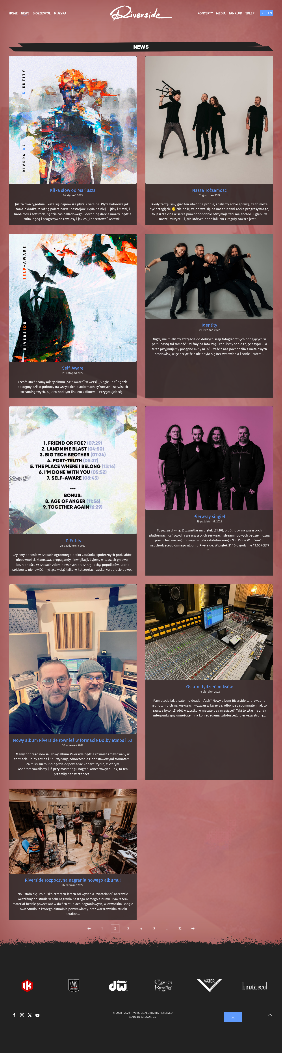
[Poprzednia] (89, 928)
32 (180, 928)
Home (13, 13)
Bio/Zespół (42, 13)
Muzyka (60, 13)
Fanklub (235, 13)
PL (263, 13)
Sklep (249, 13)
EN (270, 13)
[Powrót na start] (141, 13)
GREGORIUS (148, 1016)
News (25, 13)
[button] (270, 1015)
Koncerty (205, 13)
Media (221, 13)
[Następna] (193, 928)
